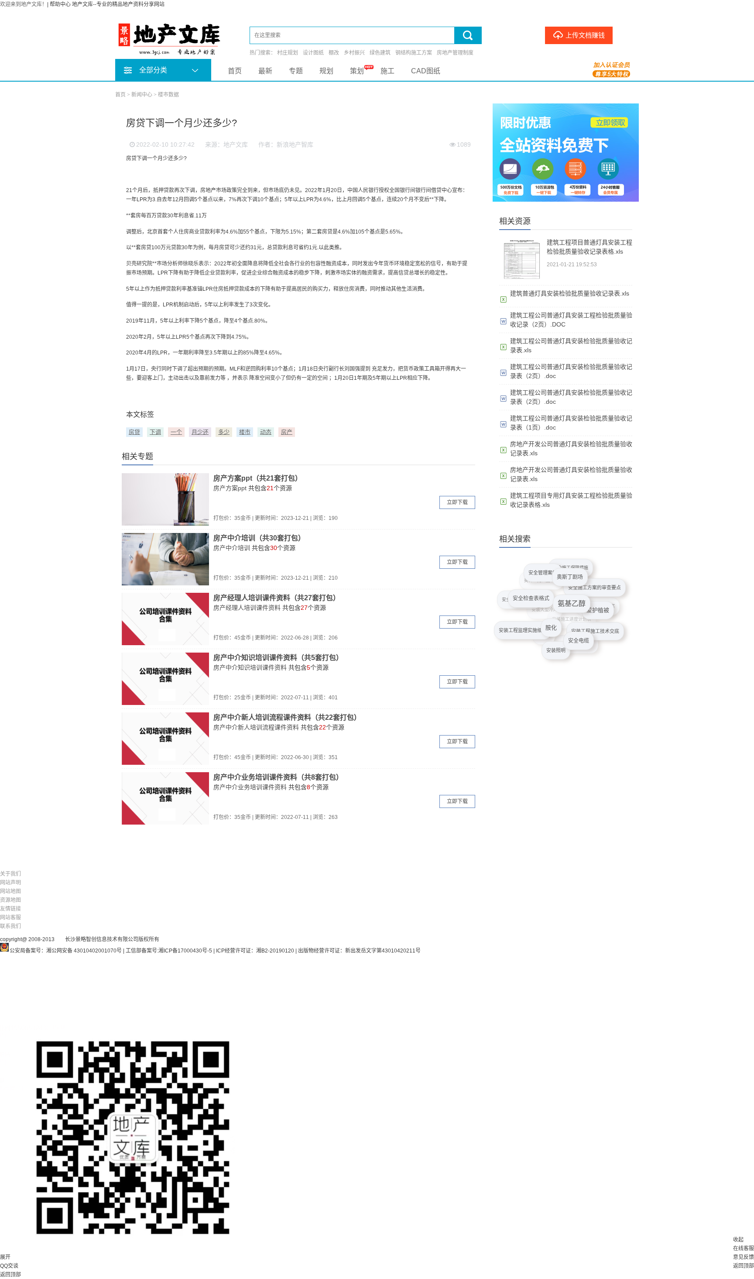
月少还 (200, 432)
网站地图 (10, 891)
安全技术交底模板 (517, 601)
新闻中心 (141, 95)
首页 (235, 71)
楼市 (244, 432)
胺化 (560, 613)
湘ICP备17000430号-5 (185, 951)
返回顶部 (743, 1266)
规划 (326, 71)
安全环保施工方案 (592, 614)
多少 (224, 432)
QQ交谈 (9, 1266)
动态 (265, 432)
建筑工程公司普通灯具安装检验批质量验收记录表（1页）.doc (571, 423)
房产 (286, 432)
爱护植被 (602, 601)
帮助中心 (60, 4)
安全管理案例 (542, 571)
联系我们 (10, 926)
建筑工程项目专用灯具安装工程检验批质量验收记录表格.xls (571, 500)
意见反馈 (743, 1257)
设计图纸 (313, 53)
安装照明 (558, 646)
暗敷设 (540, 641)
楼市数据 (168, 95)
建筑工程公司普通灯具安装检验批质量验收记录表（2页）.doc (571, 371)
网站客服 (10, 918)
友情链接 (10, 909)
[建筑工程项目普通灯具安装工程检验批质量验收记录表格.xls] (521, 279)
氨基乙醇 (578, 589)
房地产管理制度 (455, 53)
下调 (155, 432)
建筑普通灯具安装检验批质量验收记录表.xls (569, 293)
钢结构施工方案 (413, 53)
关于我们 (10, 874)
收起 (738, 1240)
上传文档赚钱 (585, 35)
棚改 (334, 53)
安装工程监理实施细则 (527, 625)
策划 (357, 71)
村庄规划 (287, 53)
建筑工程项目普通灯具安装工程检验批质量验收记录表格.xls (589, 247)
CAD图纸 (425, 71)
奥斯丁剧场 (573, 569)
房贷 (134, 432)
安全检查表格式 (536, 589)
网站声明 (10, 883)
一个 (176, 432)
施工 (387, 71)
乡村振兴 (354, 53)
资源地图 (10, 900)
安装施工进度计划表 (563, 632)
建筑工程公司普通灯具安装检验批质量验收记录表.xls (571, 345)
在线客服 (743, 1248)
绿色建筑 (380, 53)
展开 (5, 1257)
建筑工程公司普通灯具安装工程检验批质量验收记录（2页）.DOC (571, 320)
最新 (265, 71)
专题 (296, 71)
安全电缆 (585, 630)
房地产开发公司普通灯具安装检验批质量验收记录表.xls (571, 448)
